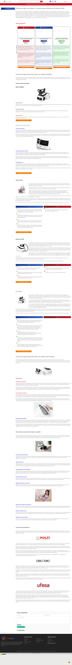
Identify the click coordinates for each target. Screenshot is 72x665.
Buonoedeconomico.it (39, 640)
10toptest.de (38, 641)
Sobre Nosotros (50, 640)
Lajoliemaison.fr (38, 638)
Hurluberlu (26, 643)
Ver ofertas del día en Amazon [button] (23, 120)
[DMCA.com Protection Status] (3, 654)
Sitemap (49, 641)
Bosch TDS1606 (35, 14)
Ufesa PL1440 (33, 16)
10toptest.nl (26, 638)
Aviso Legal (49, 638)
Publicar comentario (21, 626)
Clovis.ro (25, 640)
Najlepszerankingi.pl (27, 641)
